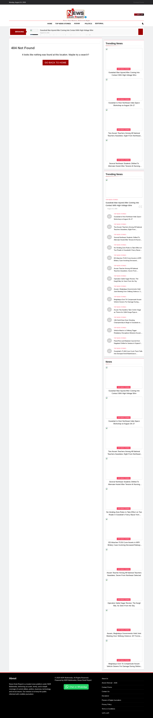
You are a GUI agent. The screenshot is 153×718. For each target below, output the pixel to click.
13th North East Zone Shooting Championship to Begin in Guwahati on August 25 (127, 322)
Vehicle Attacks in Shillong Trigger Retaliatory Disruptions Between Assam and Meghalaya (127, 333)
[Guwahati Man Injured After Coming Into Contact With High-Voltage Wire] (34, 31)
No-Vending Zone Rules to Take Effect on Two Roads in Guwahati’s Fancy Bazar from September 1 (128, 250)
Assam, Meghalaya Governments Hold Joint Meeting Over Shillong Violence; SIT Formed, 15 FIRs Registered (128, 291)
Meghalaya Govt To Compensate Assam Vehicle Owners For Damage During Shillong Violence (127, 302)
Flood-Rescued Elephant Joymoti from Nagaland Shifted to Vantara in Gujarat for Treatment (128, 343)
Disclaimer (105, 696)
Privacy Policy (107, 704)
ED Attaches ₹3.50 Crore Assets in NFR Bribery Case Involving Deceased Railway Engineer (127, 260)
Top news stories (63, 23)
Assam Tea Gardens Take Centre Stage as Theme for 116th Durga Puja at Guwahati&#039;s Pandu (127, 312)
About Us (105, 678)
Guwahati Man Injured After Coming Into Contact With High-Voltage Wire (66, 30)
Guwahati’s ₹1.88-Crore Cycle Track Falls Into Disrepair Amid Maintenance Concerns (128, 353)
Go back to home (55, 62)
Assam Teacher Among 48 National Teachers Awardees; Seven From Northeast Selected (126, 271)
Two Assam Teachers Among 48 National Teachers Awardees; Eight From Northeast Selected (124, 135)
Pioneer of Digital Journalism (111, 700)
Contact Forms (138, 2)
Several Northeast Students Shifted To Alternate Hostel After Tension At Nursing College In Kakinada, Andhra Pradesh (124, 166)
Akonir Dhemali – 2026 (109, 683)
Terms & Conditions (108, 709)
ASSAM (77, 23)
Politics (88, 23)
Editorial (99, 23)
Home (49, 23)
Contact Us (105, 691)
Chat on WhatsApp (78, 686)
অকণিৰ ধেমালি (105, 713)
